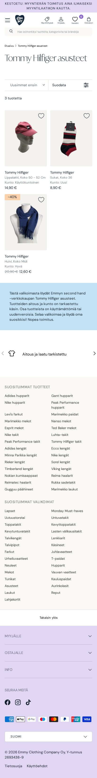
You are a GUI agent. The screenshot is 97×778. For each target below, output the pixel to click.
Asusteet (11, 586)
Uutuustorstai (15, 518)
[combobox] (48, 31)
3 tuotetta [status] (13, 98)
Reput (55, 592)
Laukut (10, 592)
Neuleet (10, 565)
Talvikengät (13, 538)
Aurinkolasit (60, 586)
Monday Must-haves (67, 511)
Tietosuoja (13, 766)
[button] (89, 20)
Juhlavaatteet (61, 552)
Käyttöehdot (37, 766)
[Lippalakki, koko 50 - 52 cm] (26, 138)
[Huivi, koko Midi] (26, 222)
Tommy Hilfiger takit (66, 441)
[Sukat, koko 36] (71, 138)
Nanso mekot (61, 421)
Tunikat (10, 579)
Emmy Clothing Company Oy (41, 752)
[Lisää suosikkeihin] (41, 115)
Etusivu (9, 45)
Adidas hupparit (17, 396)
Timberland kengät (19, 469)
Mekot (9, 572)
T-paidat (58, 558)
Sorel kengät (60, 462)
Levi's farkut (14, 414)
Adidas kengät (15, 448)
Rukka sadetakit (63, 482)
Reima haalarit (62, 475)
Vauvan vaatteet (63, 572)
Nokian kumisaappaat (21, 475)
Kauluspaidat (61, 579)
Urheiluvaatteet (16, 558)
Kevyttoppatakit (63, 524)
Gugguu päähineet (19, 489)
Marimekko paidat (64, 414)
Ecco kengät (60, 448)
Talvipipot (12, 545)
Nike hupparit (15, 402)
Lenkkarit (58, 538)
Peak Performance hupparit (65, 405)
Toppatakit (13, 524)
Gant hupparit (62, 396)
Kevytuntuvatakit (17, 531)
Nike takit (12, 435)
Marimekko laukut (64, 489)
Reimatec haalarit (18, 482)
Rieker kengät (15, 462)
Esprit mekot (14, 428)
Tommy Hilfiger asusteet (33, 45)
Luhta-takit (59, 435)
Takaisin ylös (49, 618)
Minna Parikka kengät (21, 455)
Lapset (10, 511)
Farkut (9, 552)
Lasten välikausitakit (66, 531)
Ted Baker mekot (63, 428)
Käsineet (57, 545)
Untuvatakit (60, 518)
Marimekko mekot (18, 421)
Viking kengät (61, 469)
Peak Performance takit (22, 441)
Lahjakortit (12, 599)
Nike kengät (60, 455)
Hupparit (58, 565)
